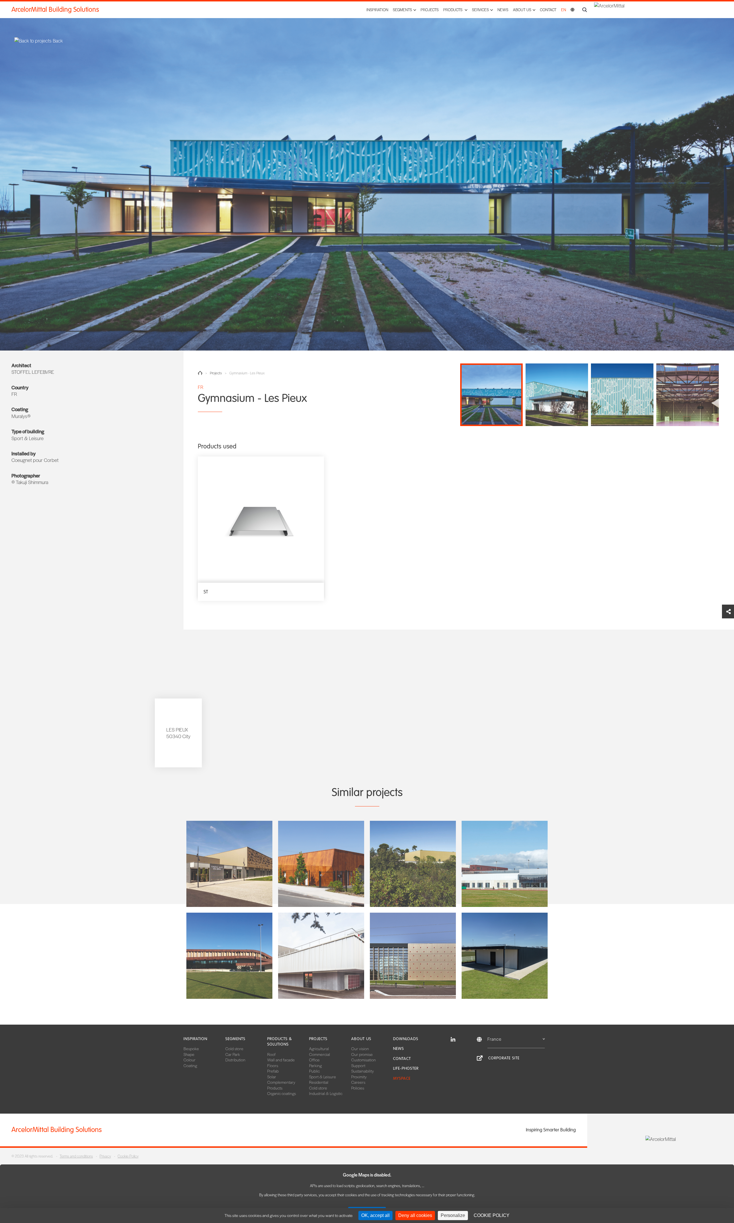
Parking (315, 1065)
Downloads (405, 1038)
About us (361, 1038)
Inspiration (377, 9)
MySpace (402, 1078)
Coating (190, 1065)
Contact (548, 9)
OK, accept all (375, 1215)
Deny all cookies (415, 1215)
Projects (430, 9)
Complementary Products (281, 1085)
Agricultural (319, 1048)
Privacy (105, 1156)
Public (314, 1071)
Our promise (362, 1054)
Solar (271, 1076)
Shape (189, 1054)
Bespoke (191, 1048)
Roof (271, 1054)
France (494, 1039)
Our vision (360, 1048)
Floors (272, 1065)
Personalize (453, 1215)
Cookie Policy (128, 1156)
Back (57, 40)
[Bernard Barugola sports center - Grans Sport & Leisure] (229, 956)
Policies (357, 1088)
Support (358, 1065)
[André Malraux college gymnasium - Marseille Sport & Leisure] (413, 864)
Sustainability (362, 1071)
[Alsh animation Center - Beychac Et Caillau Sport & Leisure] (321, 864)
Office (314, 1060)
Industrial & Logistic (325, 1093)
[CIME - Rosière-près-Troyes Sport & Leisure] (413, 956)
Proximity (359, 1076)
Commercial (319, 1054)
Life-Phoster (406, 1068)
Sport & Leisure (322, 1076)
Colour (190, 1060)
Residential (318, 1082)
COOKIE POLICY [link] (491, 1215)
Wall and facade (281, 1060)
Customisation (363, 1060)
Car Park (232, 1054)
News (502, 9)
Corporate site (504, 1058)
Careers (358, 1082)
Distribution (235, 1060)
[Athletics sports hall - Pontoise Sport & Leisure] (505, 864)
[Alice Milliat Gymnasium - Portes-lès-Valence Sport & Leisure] (229, 864)
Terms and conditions (76, 1156)
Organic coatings (281, 1093)
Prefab (273, 1071)
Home (200, 373)
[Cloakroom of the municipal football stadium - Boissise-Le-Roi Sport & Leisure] (505, 956)
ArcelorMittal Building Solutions (55, 9)
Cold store (234, 1048)
